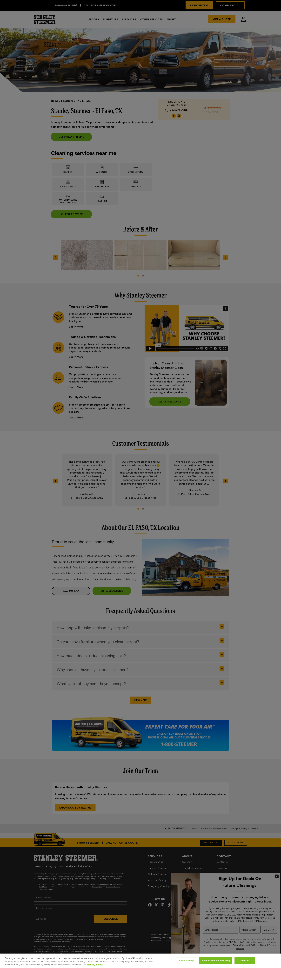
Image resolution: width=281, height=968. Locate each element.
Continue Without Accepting (215, 960)
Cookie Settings (186, 960)
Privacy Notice (95, 964)
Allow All (244, 960)
